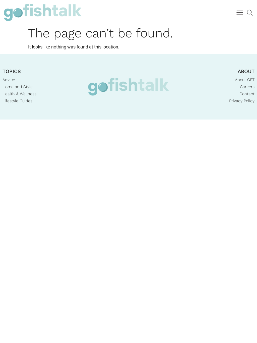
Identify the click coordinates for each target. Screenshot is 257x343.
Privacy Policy (241, 100)
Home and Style (18, 86)
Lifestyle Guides (17, 100)
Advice (9, 79)
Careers (247, 86)
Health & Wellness (19, 93)
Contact (246, 93)
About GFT (244, 79)
